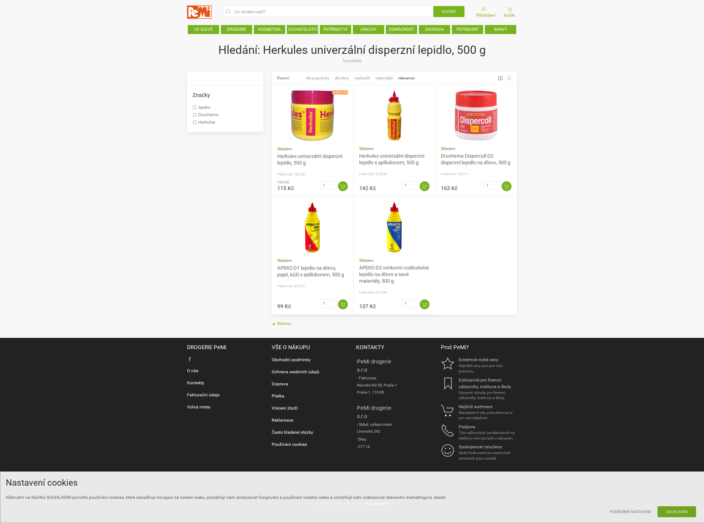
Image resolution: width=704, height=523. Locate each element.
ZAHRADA (434, 29)
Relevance (406, 78)
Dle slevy (342, 78)
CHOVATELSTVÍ (303, 29)
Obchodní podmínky (291, 359)
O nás (192, 370)
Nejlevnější (384, 78)
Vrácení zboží (285, 408)
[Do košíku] (343, 186)
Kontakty (195, 382)
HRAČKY (368, 29)
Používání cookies (289, 444)
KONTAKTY (370, 347)
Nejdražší (362, 78)
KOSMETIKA (269, 29)
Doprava (280, 383)
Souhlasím (677, 512)
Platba (278, 396)
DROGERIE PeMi (206, 347)
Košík (509, 15)
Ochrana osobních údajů (295, 371)
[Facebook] (190, 359)
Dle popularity (317, 78)
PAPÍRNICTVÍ (335, 29)
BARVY (500, 29)
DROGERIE (236, 29)
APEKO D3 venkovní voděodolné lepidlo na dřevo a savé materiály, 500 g (394, 274)
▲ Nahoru (282, 323)
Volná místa (198, 407)
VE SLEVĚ (203, 29)
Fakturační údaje (203, 394)
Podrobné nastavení (630, 512)
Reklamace (282, 420)
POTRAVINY (468, 29)
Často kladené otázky (292, 432)
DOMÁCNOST (401, 29)
